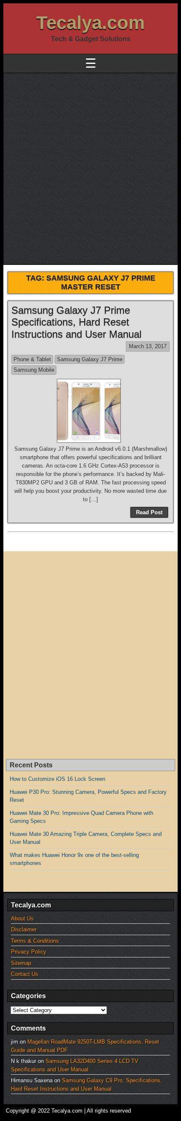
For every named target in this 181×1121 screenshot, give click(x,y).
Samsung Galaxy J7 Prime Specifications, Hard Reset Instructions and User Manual (76, 322)
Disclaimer (24, 929)
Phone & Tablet (32, 359)
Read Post (149, 512)
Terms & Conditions (35, 941)
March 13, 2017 (148, 346)
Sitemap (21, 963)
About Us (22, 918)
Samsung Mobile (33, 370)
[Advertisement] (90, 167)
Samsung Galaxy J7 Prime (89, 359)
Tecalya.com (90, 22)
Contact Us (24, 974)
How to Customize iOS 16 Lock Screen (57, 779)
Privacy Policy (28, 952)
